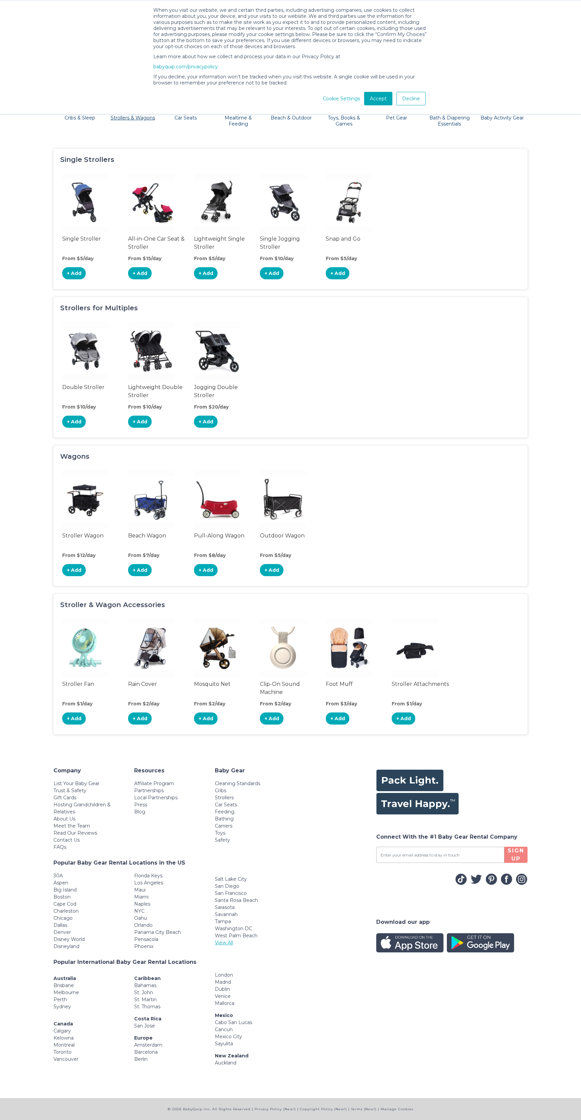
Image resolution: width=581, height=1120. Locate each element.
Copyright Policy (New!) (323, 1109)
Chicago (63, 918)
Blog (139, 812)
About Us (64, 819)
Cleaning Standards (237, 783)
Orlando (143, 925)
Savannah (226, 914)
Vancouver (65, 1059)
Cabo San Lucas (233, 1022)
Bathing (224, 819)
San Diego (227, 886)
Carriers (223, 826)
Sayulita (224, 1044)
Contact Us (66, 840)
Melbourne (66, 992)
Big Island (65, 890)
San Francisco (231, 893)
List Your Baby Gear (76, 783)
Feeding (224, 812)
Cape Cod (64, 904)
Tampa (223, 921)
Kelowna (63, 1038)
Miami (141, 897)
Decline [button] (411, 99)
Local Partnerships (156, 798)
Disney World (69, 939)
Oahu (140, 918)
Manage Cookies (397, 1109)
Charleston (66, 911)
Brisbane (63, 985)
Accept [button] (378, 99)
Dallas (60, 925)
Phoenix (143, 946)
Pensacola (146, 939)
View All (224, 943)
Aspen (60, 883)
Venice (223, 996)
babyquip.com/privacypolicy (185, 67)
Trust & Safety (69, 791)
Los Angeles (148, 883)
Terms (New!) (364, 1109)
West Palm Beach (236, 936)
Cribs (220, 791)
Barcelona (146, 1052)
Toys (220, 833)
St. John (143, 992)
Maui (140, 890)
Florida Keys (148, 876)
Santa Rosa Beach (236, 900)
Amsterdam (148, 1045)
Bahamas (145, 985)
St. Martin (145, 999)
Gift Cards (64, 798)
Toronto (62, 1052)
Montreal (64, 1045)
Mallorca (224, 1003)
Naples (142, 904)
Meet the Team (71, 826)
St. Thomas (147, 1007)
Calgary (62, 1031)
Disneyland (66, 946)
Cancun (224, 1029)
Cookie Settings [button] (341, 99)
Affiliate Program (154, 783)
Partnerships (149, 791)
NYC (139, 911)
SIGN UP (516, 854)
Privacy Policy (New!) (275, 1109)
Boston (62, 897)
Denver (62, 932)
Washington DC (233, 928)
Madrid (223, 982)
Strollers (224, 798)
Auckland (225, 1063)
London (224, 975)
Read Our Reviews (75, 833)
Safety (222, 840)
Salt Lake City (231, 879)
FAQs (59, 847)
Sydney (62, 1007)
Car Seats (226, 805)
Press (140, 805)
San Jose (144, 1026)
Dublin (222, 989)
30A (58, 876)
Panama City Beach (157, 932)
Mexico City (228, 1037)
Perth (60, 999)
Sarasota (225, 907)
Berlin (141, 1059)
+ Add (74, 273)
